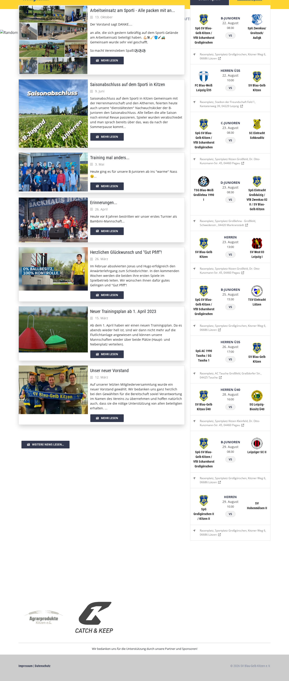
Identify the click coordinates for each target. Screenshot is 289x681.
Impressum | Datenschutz (34, 666)
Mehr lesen (109, 60)
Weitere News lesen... (48, 444)
